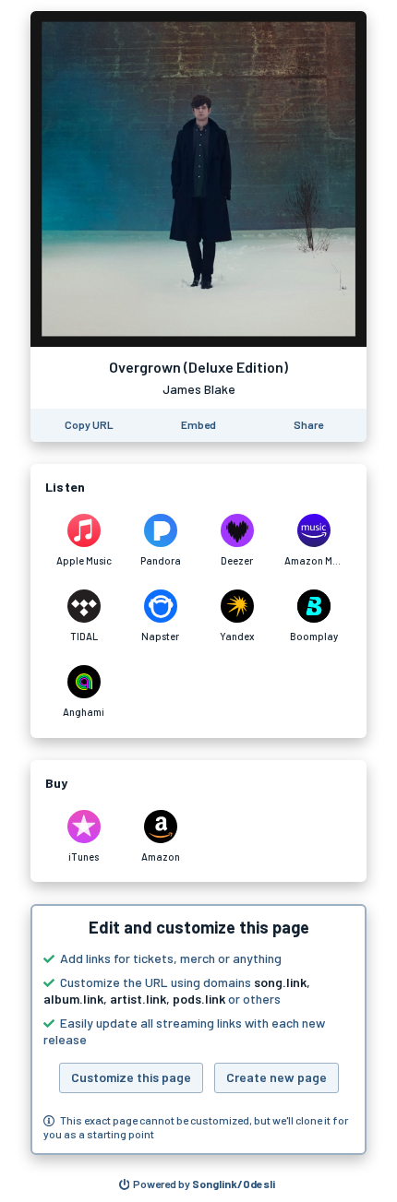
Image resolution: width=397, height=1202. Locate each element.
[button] (198, 1029)
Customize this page (131, 1077)
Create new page (276, 1077)
